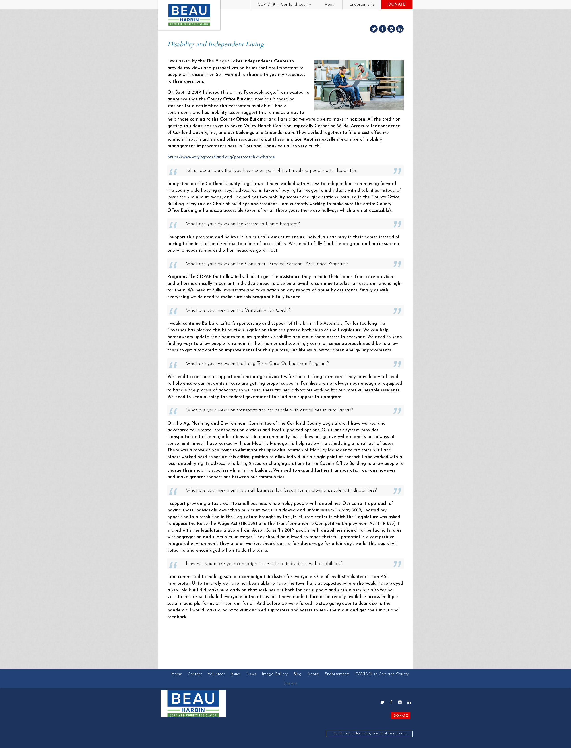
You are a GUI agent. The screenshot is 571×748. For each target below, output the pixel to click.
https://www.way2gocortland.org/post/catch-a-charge (221, 157)
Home (176, 674)
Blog (298, 674)
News (251, 674)
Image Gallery (275, 674)
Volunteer (216, 674)
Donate (397, 5)
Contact (195, 674)
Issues (236, 674)
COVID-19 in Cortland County (284, 5)
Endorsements (361, 5)
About (330, 5)
